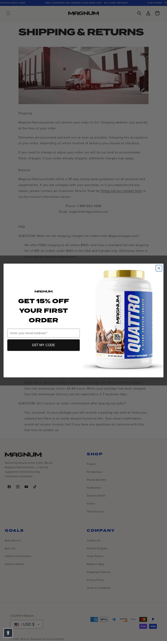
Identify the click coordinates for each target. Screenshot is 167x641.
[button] (8, 633)
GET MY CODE (43, 344)
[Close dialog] (159, 268)
